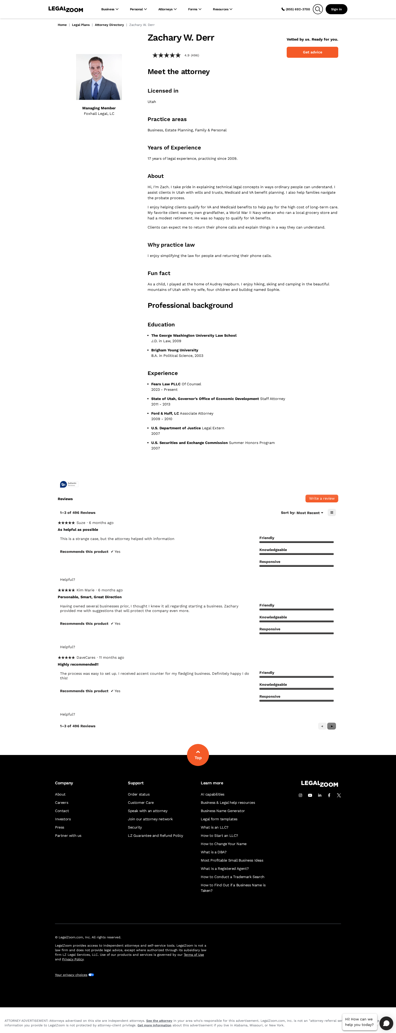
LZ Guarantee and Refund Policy (155, 835)
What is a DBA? (213, 852)
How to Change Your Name (224, 844)
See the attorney (159, 1020)
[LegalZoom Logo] (66, 9)
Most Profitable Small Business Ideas (232, 860)
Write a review (323, 499)
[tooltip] (69, 484)
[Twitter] (339, 795)
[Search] (318, 9)
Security (135, 827)
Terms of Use (194, 954)
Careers (61, 802)
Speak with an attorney (147, 811)
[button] (331, 726)
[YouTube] (310, 795)
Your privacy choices (71, 975)
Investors (63, 819)
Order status (138, 794)
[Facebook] (329, 795)
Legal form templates (219, 819)
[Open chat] (386, 1023)
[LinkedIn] (319, 795)
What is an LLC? (214, 827)
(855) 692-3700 (298, 9)
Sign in (336, 9)
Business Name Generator (223, 811)
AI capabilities (212, 794)
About (60, 794)
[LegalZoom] (320, 786)
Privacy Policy (72, 959)
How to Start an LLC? (219, 835)
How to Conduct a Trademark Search (232, 877)
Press (59, 827)
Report (119, 579)
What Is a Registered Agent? (225, 868)
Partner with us (68, 835)
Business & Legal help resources (228, 802)
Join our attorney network (150, 819)
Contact (62, 811)
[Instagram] (300, 795)
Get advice (312, 52)
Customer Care (141, 802)
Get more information (154, 1025)
